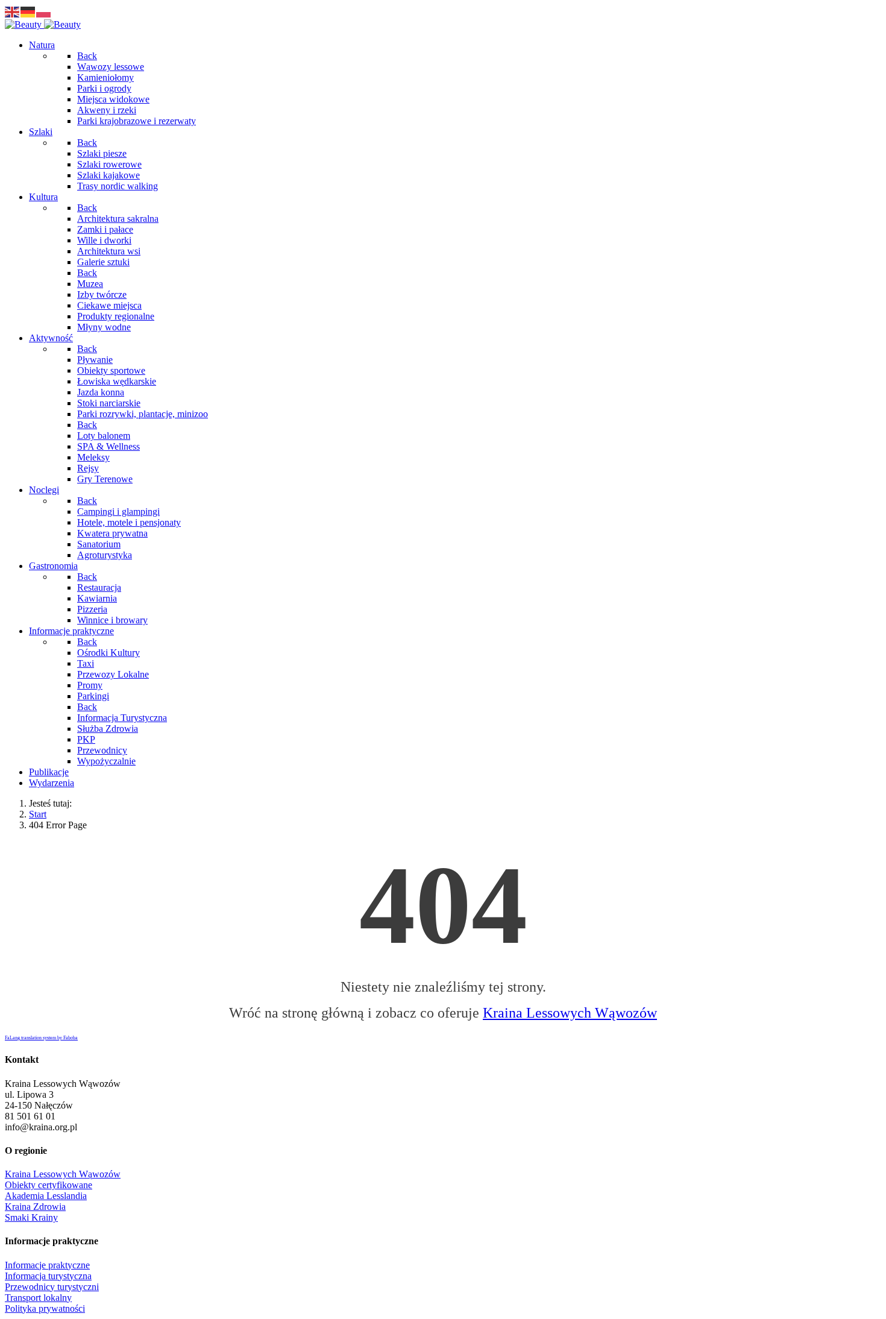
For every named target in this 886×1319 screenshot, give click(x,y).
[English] (12, 11)
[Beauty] (43, 24)
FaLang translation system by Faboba (41, 1037)
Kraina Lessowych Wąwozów (570, 1013)
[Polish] (44, 11)
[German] (28, 11)
